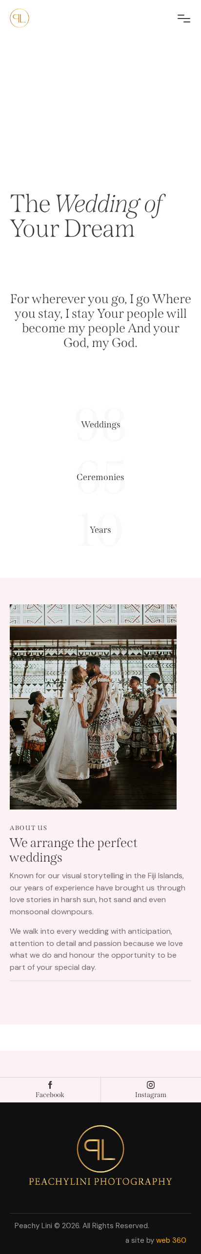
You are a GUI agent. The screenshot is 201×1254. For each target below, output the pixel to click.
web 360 (171, 1240)
